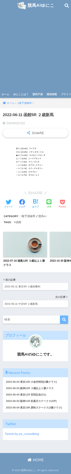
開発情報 (52, 94)
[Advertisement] (35, 53)
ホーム (5, 94)
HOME (38, 460)
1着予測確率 (28, 216)
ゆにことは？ (21, 94)
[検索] (64, 320)
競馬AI (42, 216)
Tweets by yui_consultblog (22, 433)
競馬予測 (38, 94)
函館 (18, 222)
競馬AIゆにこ (40, 5)
